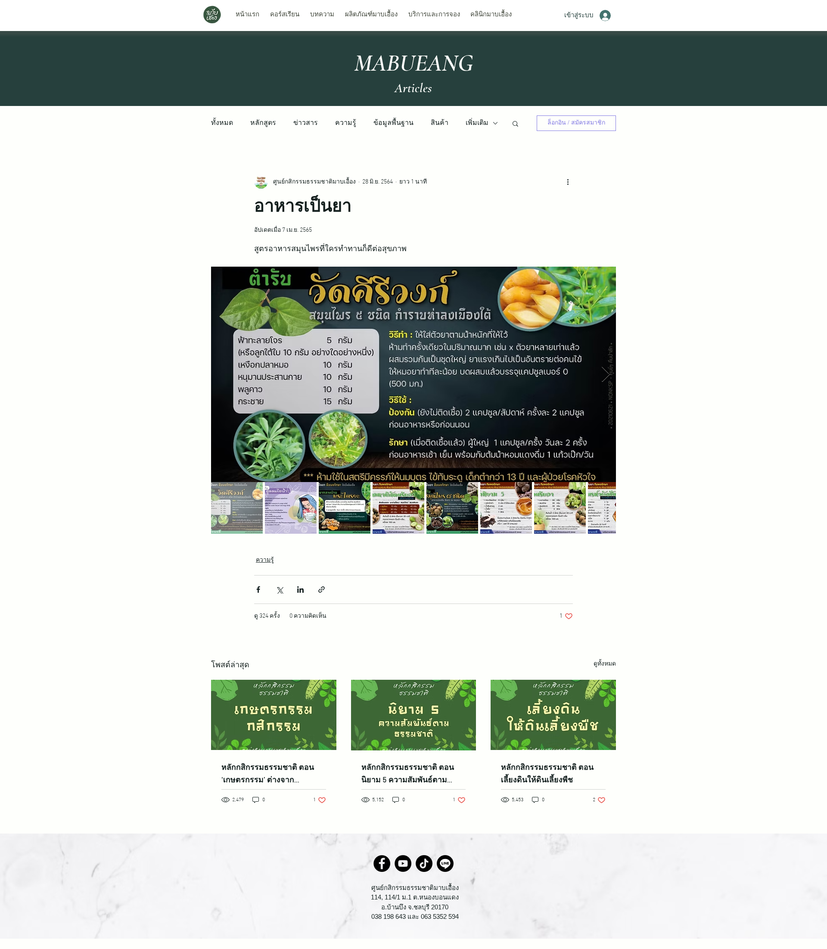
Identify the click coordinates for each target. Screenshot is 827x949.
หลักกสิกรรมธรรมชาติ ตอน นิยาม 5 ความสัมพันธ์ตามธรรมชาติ (407, 774)
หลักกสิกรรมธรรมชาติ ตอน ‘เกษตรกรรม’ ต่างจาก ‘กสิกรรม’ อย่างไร (267, 774)
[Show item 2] (291, 508)
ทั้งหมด (222, 123)
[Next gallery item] (606, 374)
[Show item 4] (398, 508)
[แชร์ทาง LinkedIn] (300, 589)
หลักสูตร (263, 123)
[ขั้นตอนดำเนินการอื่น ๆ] (568, 182)
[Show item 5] (452, 508)
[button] (515, 123)
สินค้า (439, 123)
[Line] (445, 863)
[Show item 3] (344, 508)
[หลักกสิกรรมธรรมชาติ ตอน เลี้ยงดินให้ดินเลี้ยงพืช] (553, 715)
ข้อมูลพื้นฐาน (393, 123)
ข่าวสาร (305, 123)
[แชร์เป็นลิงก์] (321, 589)
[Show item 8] (614, 508)
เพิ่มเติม (477, 123)
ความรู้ (345, 123)
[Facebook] (381, 863)
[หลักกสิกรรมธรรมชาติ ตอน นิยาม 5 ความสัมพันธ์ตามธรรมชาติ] (413, 715)
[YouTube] (403, 863)
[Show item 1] (237, 508)
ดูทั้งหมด (605, 664)
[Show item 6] (506, 508)
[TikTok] (424, 863)
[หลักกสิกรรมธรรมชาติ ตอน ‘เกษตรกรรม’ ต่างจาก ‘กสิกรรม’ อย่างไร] (273, 715)
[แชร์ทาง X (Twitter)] (279, 589)
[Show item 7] (560, 508)
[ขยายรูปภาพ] (413, 374)
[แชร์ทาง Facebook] (258, 589)
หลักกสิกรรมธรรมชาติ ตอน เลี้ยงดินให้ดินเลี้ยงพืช (547, 774)
